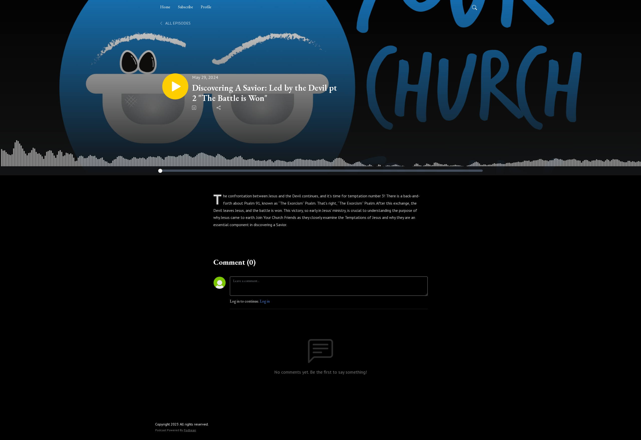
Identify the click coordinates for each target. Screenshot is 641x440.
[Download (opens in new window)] (194, 107)
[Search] (474, 7)
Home (165, 7)
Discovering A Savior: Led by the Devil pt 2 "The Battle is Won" (264, 93)
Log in (265, 301)
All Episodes (178, 23)
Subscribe (185, 7)
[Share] (219, 107)
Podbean (190, 430)
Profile (206, 7)
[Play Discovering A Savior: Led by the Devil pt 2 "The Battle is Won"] (175, 86)
